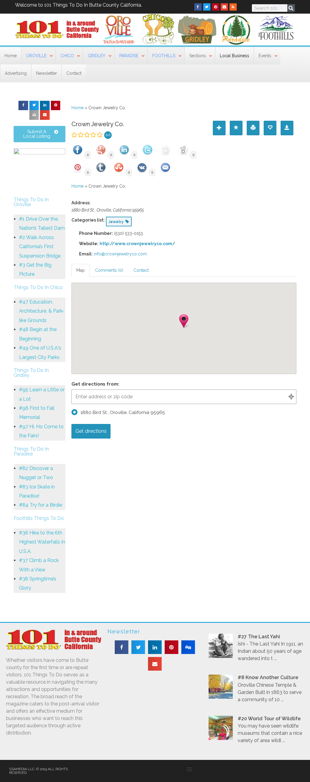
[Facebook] (198, 7)
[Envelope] (224, 7)
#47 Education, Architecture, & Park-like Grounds (41, 311)
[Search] (291, 8)
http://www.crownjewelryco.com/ (137, 243)
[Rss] (233, 7)
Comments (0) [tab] (109, 270)
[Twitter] (206, 7)
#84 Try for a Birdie (40, 505)
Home (77, 107)
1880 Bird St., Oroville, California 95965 (123, 412)
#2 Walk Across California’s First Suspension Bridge (40, 247)
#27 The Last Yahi (259, 636)
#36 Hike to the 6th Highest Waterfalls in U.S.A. (42, 542)
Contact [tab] (141, 270)
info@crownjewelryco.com (120, 253)
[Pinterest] (215, 7)
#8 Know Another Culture (268, 677)
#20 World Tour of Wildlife (269, 718)
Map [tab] (80, 270)
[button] (23, 105)
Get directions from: (95, 384)
